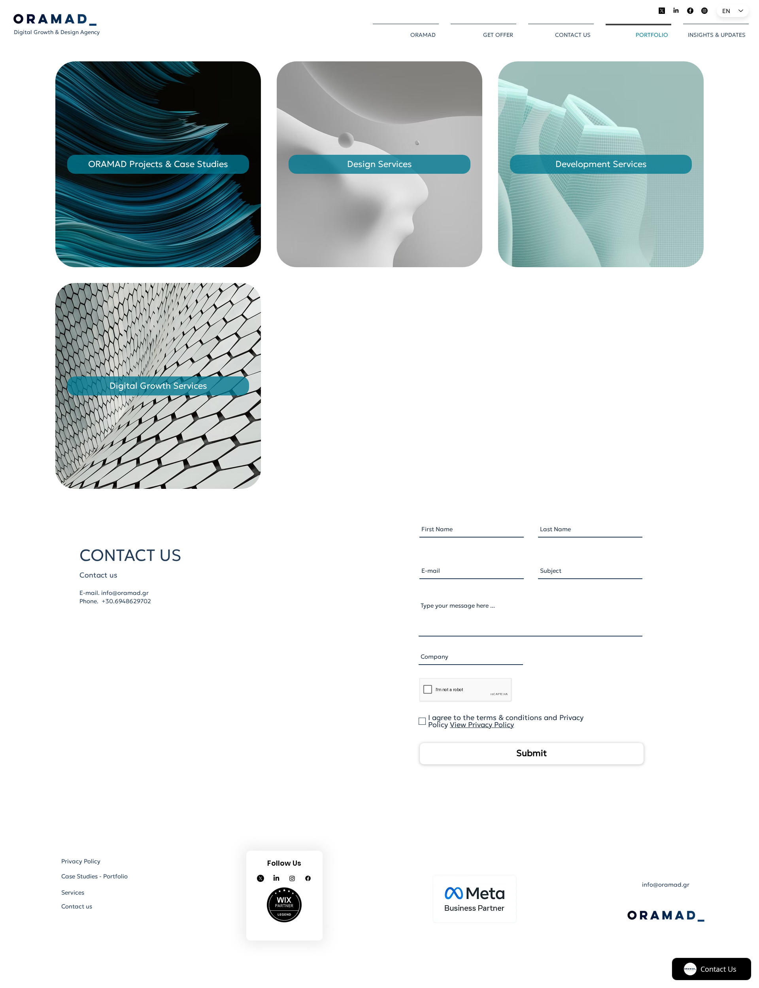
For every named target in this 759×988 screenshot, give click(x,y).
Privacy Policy (80, 861)
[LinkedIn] (676, 11)
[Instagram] (704, 11)
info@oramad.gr (125, 593)
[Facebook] (690, 11)
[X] (662, 11)
